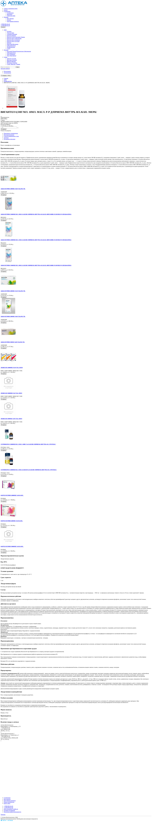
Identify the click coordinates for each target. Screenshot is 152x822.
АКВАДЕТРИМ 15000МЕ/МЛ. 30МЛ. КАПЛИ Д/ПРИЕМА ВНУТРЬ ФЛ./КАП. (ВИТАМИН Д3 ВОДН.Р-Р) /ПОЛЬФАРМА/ (36, 265)
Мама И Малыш (11, 61)
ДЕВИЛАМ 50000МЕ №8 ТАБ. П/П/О (11, 393)
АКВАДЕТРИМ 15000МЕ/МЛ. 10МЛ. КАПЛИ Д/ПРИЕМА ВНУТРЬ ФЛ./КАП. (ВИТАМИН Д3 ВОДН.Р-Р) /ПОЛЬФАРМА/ (36, 214)
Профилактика (11, 47)
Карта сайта (7, 803)
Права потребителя (9, 802)
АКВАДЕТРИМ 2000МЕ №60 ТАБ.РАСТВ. (13, 316)
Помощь (6, 17)
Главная (6, 78)
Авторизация (7, 72)
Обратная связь (11, 15)
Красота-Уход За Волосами (14, 38)
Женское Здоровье (12, 60)
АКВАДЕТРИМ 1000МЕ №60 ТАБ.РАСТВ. (13, 188)
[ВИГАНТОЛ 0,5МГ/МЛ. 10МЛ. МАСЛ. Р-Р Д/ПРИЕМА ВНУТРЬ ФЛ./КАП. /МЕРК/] (16, 108)
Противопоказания (9, 134)
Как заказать (10, 18)
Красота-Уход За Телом (13, 41)
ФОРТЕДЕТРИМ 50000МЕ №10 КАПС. (12, 546)
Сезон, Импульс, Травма (13, 64)
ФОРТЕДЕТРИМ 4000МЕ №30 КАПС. (12, 521)
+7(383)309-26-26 (5, 25)
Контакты (9, 14)
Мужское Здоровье (12, 62)
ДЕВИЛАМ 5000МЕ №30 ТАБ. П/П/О (11, 418)
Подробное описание (9, 139)
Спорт (8, 48)
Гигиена (9, 31)
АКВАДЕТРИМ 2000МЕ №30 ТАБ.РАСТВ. (13, 291)
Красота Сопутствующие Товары (16, 37)
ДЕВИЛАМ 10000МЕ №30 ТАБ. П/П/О (12, 367)
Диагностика (10, 32)
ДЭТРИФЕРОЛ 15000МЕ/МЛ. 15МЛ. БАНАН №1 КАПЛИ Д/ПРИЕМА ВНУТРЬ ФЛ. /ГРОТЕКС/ (29, 469)
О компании (7, 11)
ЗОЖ (5, 30)
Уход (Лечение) (11, 54)
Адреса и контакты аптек (10, 8)
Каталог (3, 27)
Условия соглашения (9, 810)
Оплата (9, 20)
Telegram (3, 814)
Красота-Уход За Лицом (13, 40)
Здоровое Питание (12, 34)
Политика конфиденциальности (12, 812)
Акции (6, 10)
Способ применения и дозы (11, 136)
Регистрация (7, 71)
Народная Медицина (12, 44)
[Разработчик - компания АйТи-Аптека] (7, 820)
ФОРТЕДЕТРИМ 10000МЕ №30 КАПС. (12, 495)
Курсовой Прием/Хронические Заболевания (19, 51)
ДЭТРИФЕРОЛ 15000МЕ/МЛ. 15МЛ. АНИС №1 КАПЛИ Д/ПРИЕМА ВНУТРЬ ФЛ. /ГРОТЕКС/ (28, 444)
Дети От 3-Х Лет (11, 58)
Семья (5, 57)
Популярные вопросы (13, 21)
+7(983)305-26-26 (5, 24)
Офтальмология (11, 45)
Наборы (9, 42)
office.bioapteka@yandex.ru (11, 809)
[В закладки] (1, 116)
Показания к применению (11, 133)
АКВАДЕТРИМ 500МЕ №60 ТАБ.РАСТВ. (13, 342)
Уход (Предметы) (11, 55)
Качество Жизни (11, 35)
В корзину (3, 129)
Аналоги (6, 137)
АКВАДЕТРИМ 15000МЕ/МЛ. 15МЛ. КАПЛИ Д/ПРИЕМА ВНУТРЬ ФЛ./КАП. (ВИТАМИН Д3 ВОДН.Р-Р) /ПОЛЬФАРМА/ (36, 240)
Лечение (6, 50)
